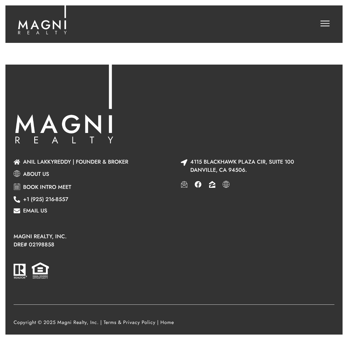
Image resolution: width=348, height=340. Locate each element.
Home (167, 322)
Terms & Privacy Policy (130, 322)
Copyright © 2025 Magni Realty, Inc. (56, 322)
